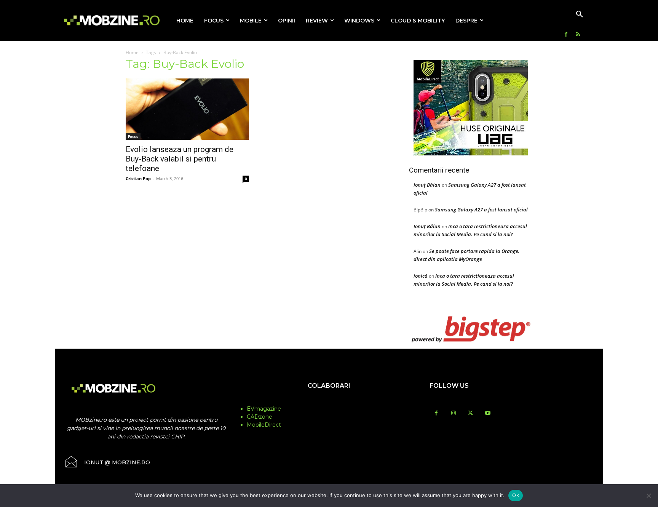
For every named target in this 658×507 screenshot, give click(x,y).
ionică (421, 275)
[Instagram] (453, 413)
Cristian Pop (138, 178)
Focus (133, 136)
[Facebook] (566, 35)
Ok (515, 495)
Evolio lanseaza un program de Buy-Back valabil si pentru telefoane (179, 159)
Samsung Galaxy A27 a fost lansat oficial (481, 209)
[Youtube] (487, 413)
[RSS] (578, 35)
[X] (470, 413)
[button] (579, 14)
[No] (648, 495)
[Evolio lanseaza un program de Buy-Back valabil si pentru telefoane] (187, 109)
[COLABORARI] (329, 400)
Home (132, 52)
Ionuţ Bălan (427, 184)
